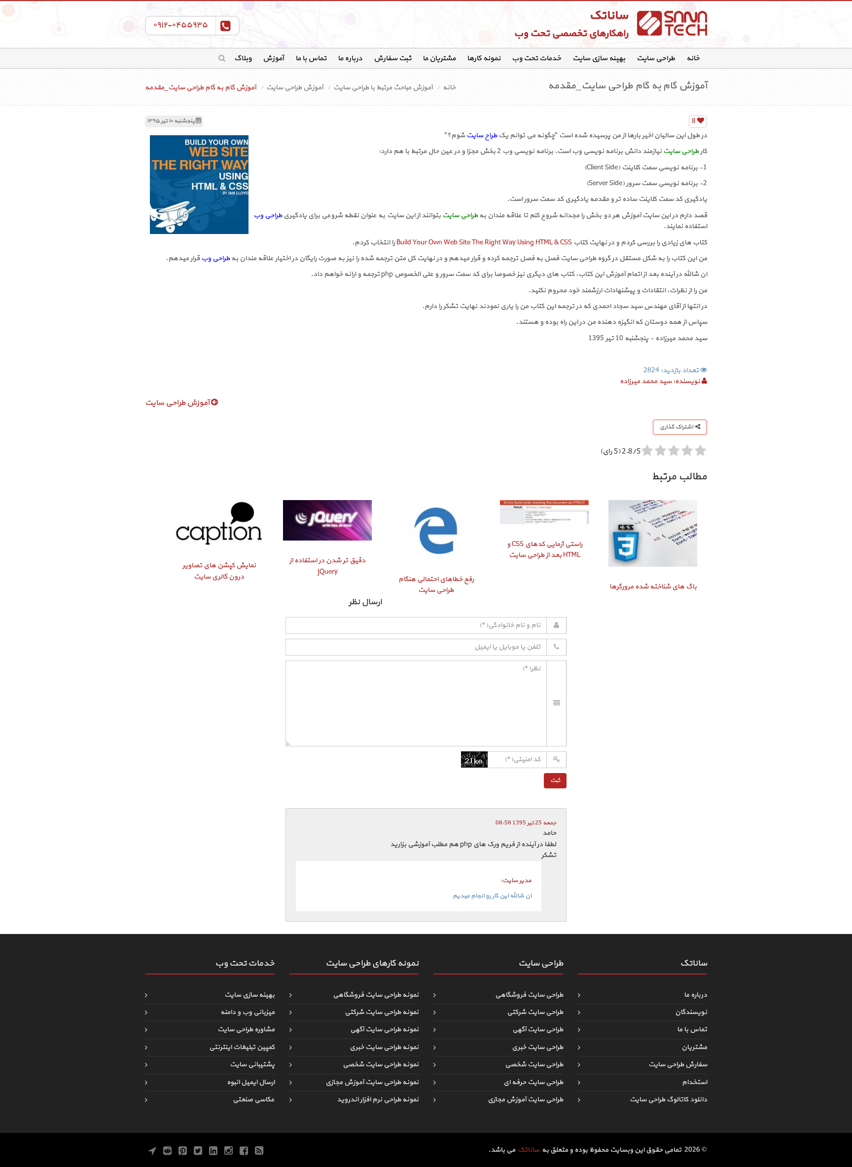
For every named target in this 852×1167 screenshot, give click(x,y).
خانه (693, 58)
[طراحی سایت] (670, 23)
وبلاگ (242, 58)
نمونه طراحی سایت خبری (384, 1047)
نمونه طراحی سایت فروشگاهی (376, 995)
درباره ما (350, 58)
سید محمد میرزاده (646, 381)
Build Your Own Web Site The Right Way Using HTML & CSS (484, 242)
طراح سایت (481, 135)
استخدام (694, 1082)
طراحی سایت (656, 58)
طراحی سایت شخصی (534, 1064)
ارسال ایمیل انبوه (251, 1082)
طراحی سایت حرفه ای (533, 1082)
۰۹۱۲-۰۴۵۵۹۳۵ (180, 25)
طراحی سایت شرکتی (535, 1012)
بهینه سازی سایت (598, 58)
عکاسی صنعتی (254, 1099)
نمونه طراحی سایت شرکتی (382, 1012)
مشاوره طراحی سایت (246, 1029)
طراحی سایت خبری (537, 1047)
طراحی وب (267, 215)
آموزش (273, 58)
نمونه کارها (483, 58)
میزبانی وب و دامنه (247, 1012)
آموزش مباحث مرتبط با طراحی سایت (382, 87)
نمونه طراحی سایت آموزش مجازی (372, 1082)
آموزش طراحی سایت (294, 87)
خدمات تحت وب (536, 58)
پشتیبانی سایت (252, 1064)
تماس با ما (310, 58)
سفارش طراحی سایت (677, 1064)
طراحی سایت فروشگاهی (529, 995)
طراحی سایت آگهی (537, 1029)
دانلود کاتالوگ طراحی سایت (668, 1099)
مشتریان (694, 1047)
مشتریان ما (439, 58)
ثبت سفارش (392, 58)
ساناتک (528, 1150)
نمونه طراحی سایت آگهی (384, 1029)
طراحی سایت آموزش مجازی (525, 1099)
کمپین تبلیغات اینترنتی (242, 1047)
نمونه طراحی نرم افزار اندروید (378, 1099)
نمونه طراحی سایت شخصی (381, 1064)
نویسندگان (691, 1012)
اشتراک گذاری (677, 427)
